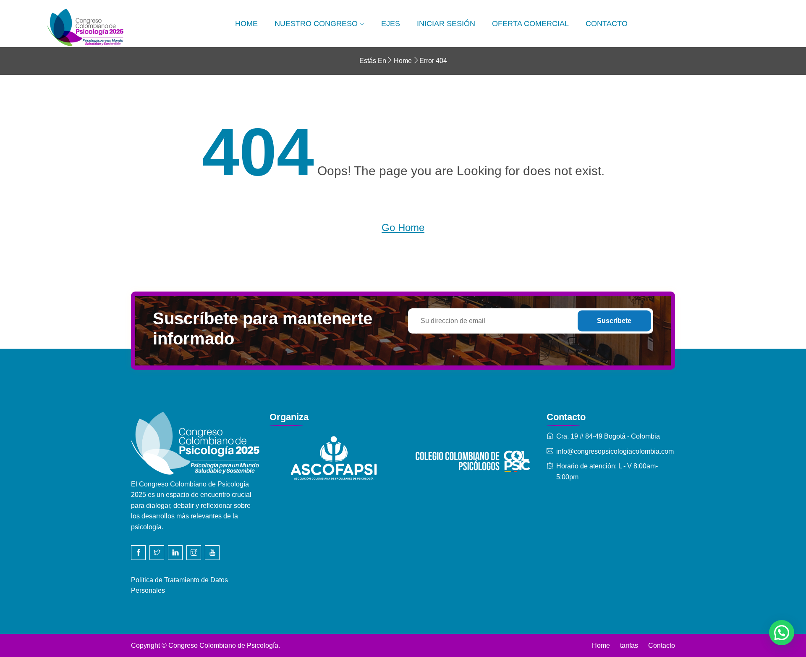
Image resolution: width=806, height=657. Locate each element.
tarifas (629, 645)
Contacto (607, 23)
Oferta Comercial (530, 23)
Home (246, 23)
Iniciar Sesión (446, 23)
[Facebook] (138, 552)
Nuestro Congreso (316, 23)
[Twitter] (156, 552)
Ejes (390, 23)
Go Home (403, 227)
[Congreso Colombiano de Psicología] (132, 27)
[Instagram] (193, 552)
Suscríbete (614, 320)
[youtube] (212, 552)
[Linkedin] (175, 552)
